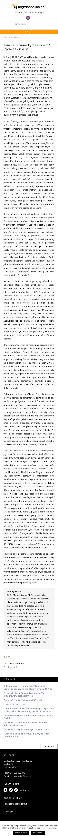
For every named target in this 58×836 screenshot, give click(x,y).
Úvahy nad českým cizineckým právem (23, 729)
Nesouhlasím (21, 833)
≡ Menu (29, 32)
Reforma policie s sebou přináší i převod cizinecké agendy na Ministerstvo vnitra (24, 687)
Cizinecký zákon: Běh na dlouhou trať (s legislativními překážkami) (24, 694)
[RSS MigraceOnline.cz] (16, 790)
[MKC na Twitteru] (11, 790)
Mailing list (24, 790)
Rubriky (14, 37)
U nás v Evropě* (12, 704)
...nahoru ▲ (49, 747)
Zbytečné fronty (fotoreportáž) (20, 700)
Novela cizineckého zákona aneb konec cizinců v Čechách (28, 717)
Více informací (50, 828)
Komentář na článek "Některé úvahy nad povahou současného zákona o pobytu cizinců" (29, 710)
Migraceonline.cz (29, 6)
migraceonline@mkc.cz (20, 776)
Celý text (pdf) (10, 667)
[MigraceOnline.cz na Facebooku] (6, 790)
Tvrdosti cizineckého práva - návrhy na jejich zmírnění (26, 735)
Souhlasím (38, 833)
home (6, 37)
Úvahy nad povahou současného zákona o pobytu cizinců (25, 724)
